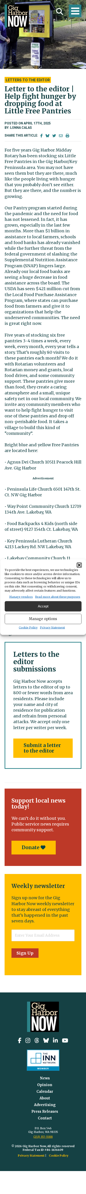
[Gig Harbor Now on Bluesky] (46, 1040)
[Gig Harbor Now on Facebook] (19, 1040)
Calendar (44, 1091)
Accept (43, 606)
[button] (79, 565)
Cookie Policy (28, 627)
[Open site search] (59, 11)
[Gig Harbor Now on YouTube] (65, 1040)
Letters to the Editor (28, 80)
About (44, 1098)
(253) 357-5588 (43, 1136)
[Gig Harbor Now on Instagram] (27, 1040)
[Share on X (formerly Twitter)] (54, 136)
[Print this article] (67, 136)
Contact (45, 1118)
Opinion (44, 1085)
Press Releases (44, 1111)
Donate (31, 847)
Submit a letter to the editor (42, 748)
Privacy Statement (52, 627)
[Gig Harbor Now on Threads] (36, 1040)
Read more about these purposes (57, 596)
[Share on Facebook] (41, 136)
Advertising (45, 1105)
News (45, 1078)
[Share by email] (61, 136)
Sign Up (25, 953)
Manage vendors (21, 596)
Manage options (43, 619)
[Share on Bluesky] (47, 136)
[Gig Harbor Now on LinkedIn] (55, 1040)
